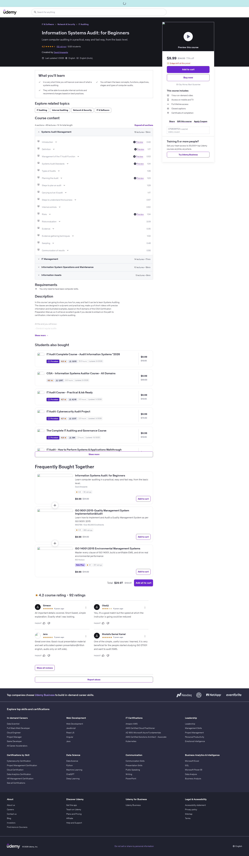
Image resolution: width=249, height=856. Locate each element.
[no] (48, 623)
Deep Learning (73, 778)
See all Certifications (16, 783)
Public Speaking (133, 769)
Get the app (71, 805)
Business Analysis (193, 778)
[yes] (44, 623)
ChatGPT (70, 774)
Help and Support (74, 822)
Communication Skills (135, 761)
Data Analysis (191, 774)
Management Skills (193, 728)
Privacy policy (191, 809)
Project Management (194, 732)
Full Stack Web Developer (18, 728)
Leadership (190, 723)
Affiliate (69, 818)
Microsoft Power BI (193, 769)
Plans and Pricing (74, 814)
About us (11, 805)
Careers (10, 809)
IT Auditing (83, 24)
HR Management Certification (20, 778)
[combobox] (98, 12)
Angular (69, 737)
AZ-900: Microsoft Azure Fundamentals (143, 732)
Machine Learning (74, 769)
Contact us (12, 814)
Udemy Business (45, 695)
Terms (187, 818)
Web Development (74, 723)
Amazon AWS (132, 723)
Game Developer (14, 741)
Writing (129, 774)
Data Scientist (13, 723)
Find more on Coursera (17, 827)
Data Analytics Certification (19, 774)
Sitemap (188, 814)
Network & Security (66, 24)
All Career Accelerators (17, 745)
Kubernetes (131, 741)
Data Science (72, 761)
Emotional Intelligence (195, 741)
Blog (9, 818)
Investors (11, 822)
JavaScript (71, 728)
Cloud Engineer (14, 732)
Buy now (188, 77)
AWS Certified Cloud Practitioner (140, 728)
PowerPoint (131, 778)
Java (68, 741)
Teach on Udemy (73, 809)
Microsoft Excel (192, 761)
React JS (70, 732)
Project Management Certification (22, 765)
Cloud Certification (15, 769)
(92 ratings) (61, 46)
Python (69, 765)
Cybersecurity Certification (19, 761)
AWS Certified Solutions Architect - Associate (146, 737)
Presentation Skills (134, 765)
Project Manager (14, 737)
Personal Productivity (194, 737)
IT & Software (48, 24)
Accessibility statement (195, 805)
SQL (187, 765)
